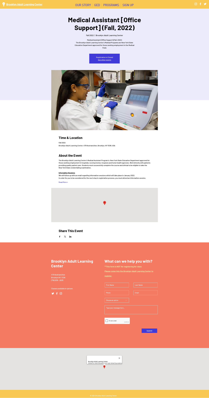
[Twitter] (205, 4)
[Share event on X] (65, 236)
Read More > (63, 182)
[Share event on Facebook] (60, 236)
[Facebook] (200, 4)
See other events (104, 60)
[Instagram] (195, 4)
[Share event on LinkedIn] (70, 236)
